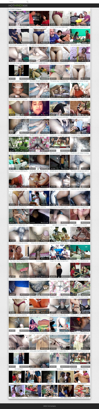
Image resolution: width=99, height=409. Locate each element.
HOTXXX (18, 5)
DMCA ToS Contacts (49, 406)
